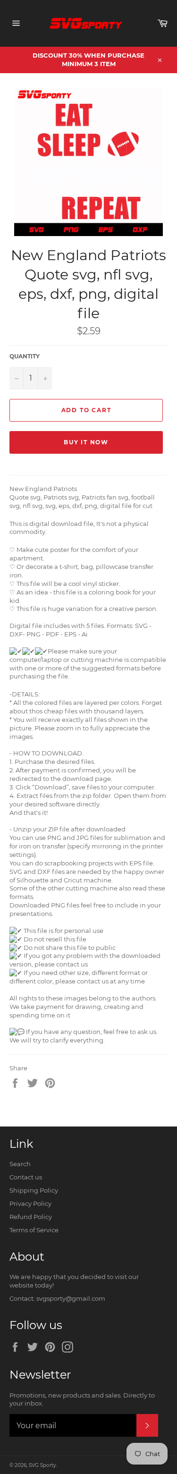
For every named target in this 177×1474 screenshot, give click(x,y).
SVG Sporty (42, 1465)
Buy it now (86, 442)
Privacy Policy (30, 1203)
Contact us (25, 1177)
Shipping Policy (33, 1190)
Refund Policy (30, 1216)
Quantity (24, 356)
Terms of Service (34, 1230)
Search (20, 1164)
